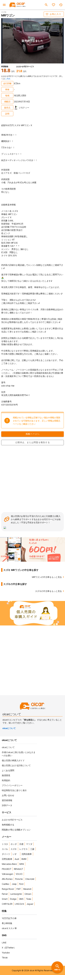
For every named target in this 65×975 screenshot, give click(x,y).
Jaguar (30, 904)
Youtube (6, 952)
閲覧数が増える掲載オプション (16, 829)
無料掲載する (8, 824)
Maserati (27, 889)
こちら (7, 78)
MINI (21, 864)
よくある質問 (8, 770)
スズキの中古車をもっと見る (48, 591)
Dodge (13, 899)
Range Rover (8, 889)
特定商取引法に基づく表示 (14, 790)
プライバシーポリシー (12, 785)
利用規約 (6, 780)
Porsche (19, 879)
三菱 (32, 849)
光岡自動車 (26, 854)
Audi (17, 859)
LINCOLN (19, 904)
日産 (21, 844)
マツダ (29, 844)
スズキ (14, 849)
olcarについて (9, 728)
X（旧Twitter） (9, 947)
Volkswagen (7, 874)
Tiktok (5, 957)
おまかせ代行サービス (12, 819)
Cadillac (5, 884)
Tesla (28, 899)
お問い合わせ (8, 795)
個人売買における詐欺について (16, 765)
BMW (23, 859)
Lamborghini (16, 894)
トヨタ (5, 844)
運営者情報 (7, 800)
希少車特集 (7, 923)
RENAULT (18, 869)
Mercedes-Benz (9, 864)
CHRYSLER (7, 904)
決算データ (7, 805)
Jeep (14, 884)
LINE (4, 942)
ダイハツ (6, 854)
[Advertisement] (32, 478)
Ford (21, 884)
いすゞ (16, 854)
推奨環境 (6, 775)
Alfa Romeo (7, 879)
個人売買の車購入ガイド (13, 760)
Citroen (27, 894)
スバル (5, 849)
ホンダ (14, 844)
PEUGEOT (6, 869)
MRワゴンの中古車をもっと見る (47, 577)
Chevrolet (29, 879)
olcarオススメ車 (9, 928)
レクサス (23, 849)
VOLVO (19, 874)
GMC (21, 899)
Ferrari (5, 894)
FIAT (18, 889)
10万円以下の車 (9, 918)
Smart (4, 899)
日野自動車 (7, 859)
